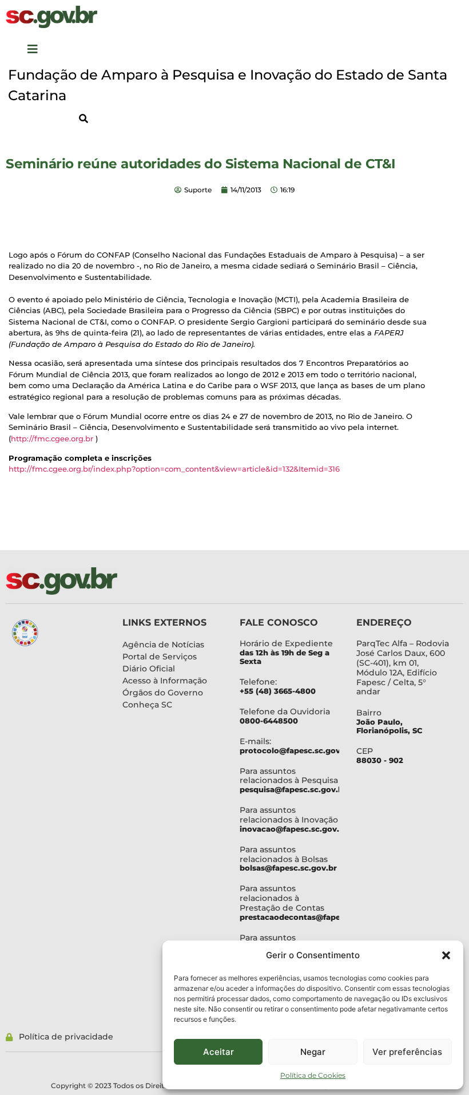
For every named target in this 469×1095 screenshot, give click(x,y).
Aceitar (218, 1051)
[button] (446, 955)
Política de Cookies (312, 1075)
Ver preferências (407, 1051)
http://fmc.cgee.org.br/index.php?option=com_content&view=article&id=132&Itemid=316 (174, 468)
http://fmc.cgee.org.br (52, 438)
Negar (312, 1051)
